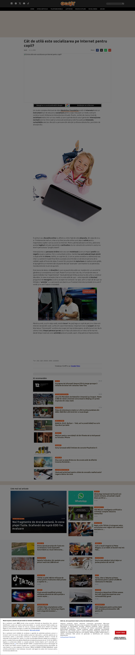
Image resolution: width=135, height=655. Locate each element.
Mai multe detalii (35, 630)
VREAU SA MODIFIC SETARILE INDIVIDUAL (120, 638)
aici (15, 643)
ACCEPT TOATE (120, 632)
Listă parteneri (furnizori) (67, 637)
